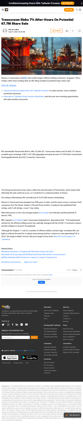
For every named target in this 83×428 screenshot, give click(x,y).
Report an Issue (30, 262)
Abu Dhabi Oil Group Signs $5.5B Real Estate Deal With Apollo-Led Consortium (33, 254)
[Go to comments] (79, 31)
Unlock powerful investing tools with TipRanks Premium (26, 91)
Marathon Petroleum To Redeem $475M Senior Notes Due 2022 (27, 251)
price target (44, 213)
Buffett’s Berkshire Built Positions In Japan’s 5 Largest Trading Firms (29, 257)
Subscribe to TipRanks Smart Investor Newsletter (23, 96)
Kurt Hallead (18, 220)
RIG (24, 78)
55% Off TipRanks (8, 85)
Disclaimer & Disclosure (11, 262)
